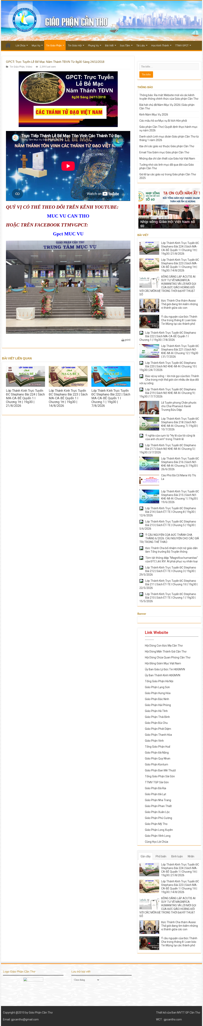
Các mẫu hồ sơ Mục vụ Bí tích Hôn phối (163, 120)
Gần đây (146, 856)
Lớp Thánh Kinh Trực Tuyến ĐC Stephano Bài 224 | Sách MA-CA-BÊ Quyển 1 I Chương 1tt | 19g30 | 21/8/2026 (25, 398)
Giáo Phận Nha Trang (158, 800)
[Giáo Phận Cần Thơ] (101, 21)
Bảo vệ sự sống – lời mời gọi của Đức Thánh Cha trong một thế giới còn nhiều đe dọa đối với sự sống (169, 379)
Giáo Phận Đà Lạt (155, 794)
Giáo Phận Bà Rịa (155, 788)
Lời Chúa (20, 45)
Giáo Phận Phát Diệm (158, 728)
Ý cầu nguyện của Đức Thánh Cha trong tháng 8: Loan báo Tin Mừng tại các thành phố (179, 320)
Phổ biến (161, 856)
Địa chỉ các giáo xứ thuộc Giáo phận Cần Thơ (166, 146)
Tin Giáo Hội (75, 45)
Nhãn (191, 856)
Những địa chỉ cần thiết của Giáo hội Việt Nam (167, 158)
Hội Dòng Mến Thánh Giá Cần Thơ (165, 651)
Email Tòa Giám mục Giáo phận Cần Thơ (164, 152)
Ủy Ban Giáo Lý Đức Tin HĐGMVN (165, 669)
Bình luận (177, 856)
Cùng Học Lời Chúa (156, 841)
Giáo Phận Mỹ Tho (156, 823)
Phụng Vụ (93, 45)
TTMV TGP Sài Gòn (157, 782)
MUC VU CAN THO (68, 216)
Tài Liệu (140, 45)
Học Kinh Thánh (160, 45)
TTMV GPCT (182, 45)
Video (29, 66)
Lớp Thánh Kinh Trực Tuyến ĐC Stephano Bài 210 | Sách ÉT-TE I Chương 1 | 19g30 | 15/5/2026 (167, 597)
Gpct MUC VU (68, 233)
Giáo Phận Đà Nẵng (157, 752)
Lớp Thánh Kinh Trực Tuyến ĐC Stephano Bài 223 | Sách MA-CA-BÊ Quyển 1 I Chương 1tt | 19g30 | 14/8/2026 (68, 398)
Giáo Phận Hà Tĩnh (156, 711)
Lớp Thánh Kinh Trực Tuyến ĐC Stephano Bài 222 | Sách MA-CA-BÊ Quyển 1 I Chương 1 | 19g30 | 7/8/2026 (110, 398)
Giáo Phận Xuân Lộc (157, 812)
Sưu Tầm (125, 45)
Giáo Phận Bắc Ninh (157, 699)
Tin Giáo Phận (54, 45)
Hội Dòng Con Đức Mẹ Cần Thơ (164, 645)
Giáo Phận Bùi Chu (156, 722)
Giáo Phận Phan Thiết (158, 806)
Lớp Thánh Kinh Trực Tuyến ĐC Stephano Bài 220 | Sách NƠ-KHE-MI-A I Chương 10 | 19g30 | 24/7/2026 (168, 366)
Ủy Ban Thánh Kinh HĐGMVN (162, 675)
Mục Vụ (36, 45)
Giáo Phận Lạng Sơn (157, 687)
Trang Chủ (8, 45)
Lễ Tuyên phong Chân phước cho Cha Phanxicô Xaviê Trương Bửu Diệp (178, 406)
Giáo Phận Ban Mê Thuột (160, 770)
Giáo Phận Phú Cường (158, 818)
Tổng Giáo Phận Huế (157, 746)
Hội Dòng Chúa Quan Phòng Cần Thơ (167, 657)
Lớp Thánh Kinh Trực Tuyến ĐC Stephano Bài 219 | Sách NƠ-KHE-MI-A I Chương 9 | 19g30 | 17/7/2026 (167, 393)
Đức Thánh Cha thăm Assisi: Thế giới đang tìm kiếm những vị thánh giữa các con (179, 304)
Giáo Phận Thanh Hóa (158, 734)
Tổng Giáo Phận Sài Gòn (160, 776)
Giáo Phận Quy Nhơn (157, 758)
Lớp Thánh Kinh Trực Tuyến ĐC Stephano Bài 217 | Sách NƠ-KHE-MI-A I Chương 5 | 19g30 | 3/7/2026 (167, 449)
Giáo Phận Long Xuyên (159, 829)
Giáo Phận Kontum (156, 764)
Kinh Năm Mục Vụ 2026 (153, 114)
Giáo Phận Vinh (154, 740)
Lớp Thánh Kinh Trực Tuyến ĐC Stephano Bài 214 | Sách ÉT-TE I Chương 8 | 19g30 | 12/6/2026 (167, 512)
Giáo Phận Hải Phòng (158, 705)
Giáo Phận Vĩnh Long (157, 835)
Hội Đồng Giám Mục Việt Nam (163, 663)
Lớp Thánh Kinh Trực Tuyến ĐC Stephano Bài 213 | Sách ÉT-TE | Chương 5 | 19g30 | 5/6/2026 (167, 525)
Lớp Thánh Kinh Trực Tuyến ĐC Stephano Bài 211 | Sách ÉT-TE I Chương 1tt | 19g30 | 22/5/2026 (168, 584)
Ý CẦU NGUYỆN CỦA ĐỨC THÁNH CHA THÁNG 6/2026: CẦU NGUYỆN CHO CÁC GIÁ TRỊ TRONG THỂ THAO (169, 538)
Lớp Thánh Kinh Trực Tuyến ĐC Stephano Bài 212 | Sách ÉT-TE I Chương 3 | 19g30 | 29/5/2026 (167, 571)
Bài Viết (109, 45)
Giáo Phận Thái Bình (157, 716)
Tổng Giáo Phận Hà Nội (159, 681)
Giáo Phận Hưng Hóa (157, 693)
